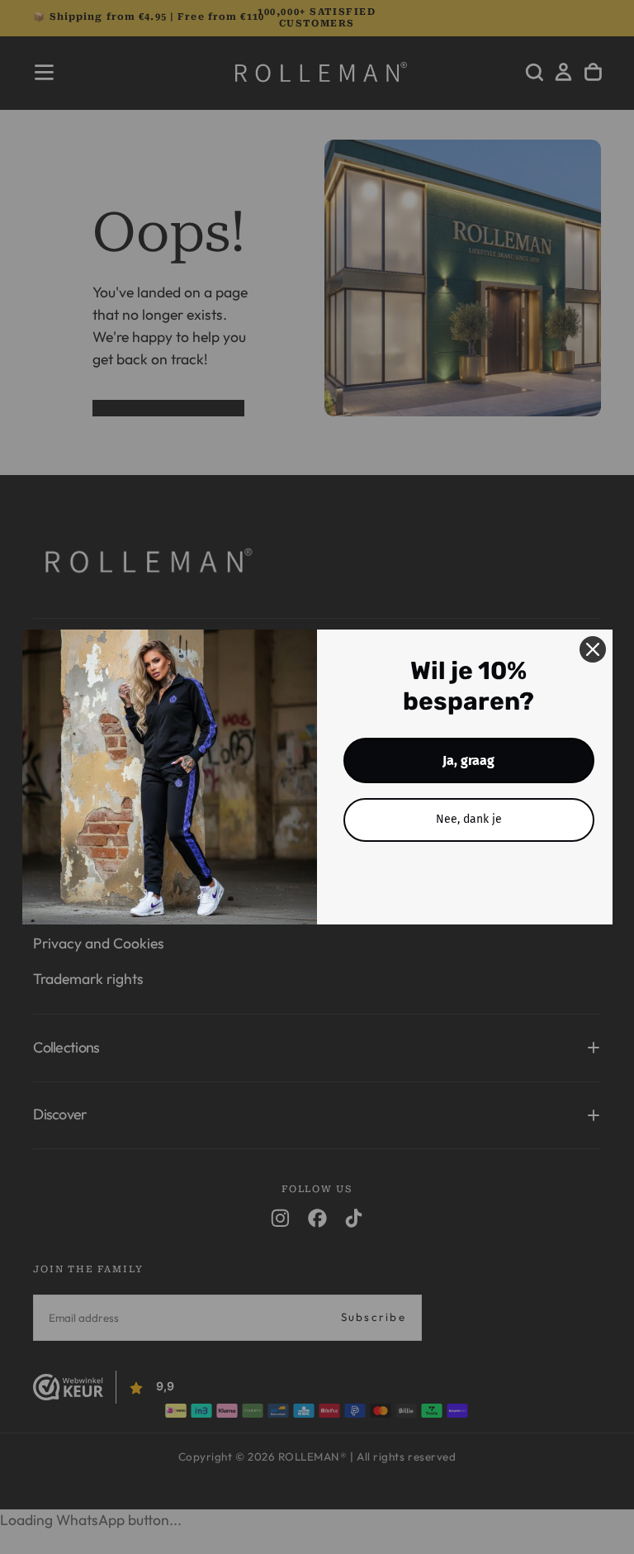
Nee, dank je (469, 819)
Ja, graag (468, 760)
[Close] (593, 649)
